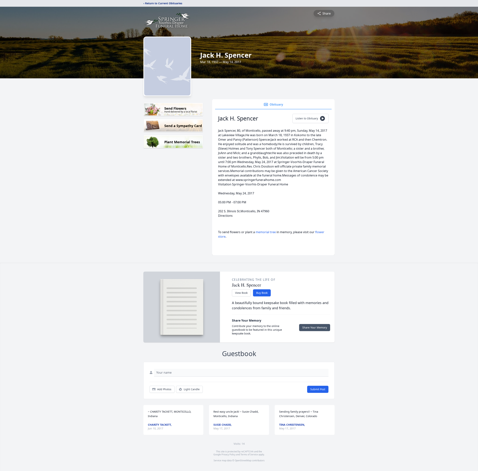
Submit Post (317, 389)
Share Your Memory (314, 327)
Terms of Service (249, 454)
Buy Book (262, 293)
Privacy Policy (228, 454)
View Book (241, 293)
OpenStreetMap (243, 460)
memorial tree (266, 232)
